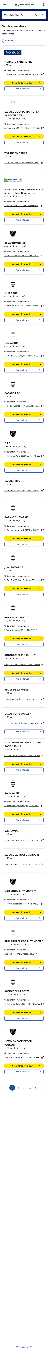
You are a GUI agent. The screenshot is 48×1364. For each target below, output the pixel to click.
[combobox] (24, 15)
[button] (36, 15)
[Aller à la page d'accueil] (24, 4)
